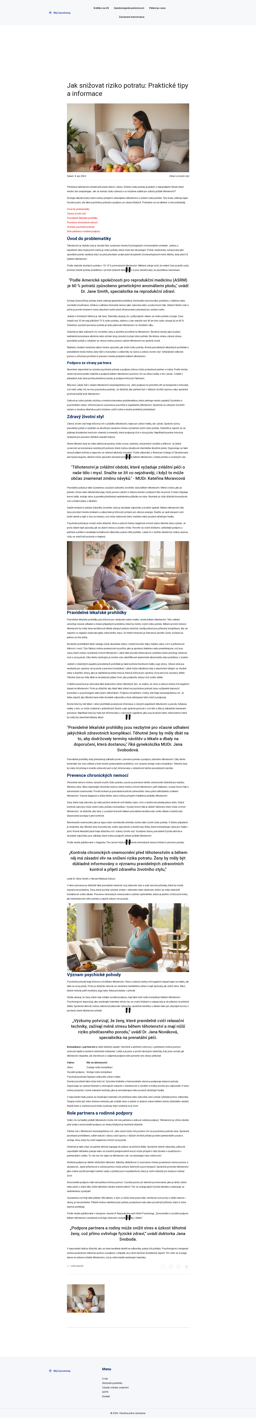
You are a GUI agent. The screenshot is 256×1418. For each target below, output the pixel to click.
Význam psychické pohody (81, 227)
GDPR (105, 1392)
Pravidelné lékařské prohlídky (82, 218)
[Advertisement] (128, 53)
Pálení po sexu (157, 8)
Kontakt (106, 1396)
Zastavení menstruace (131, 17)
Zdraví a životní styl (179, 176)
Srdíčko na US (101, 8)
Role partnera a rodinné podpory (83, 231)
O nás (105, 1378)
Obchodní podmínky (112, 1383)
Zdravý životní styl (76, 213)
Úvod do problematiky (78, 209)
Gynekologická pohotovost (129, 8)
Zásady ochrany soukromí (115, 1387)
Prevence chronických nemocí (82, 222)
